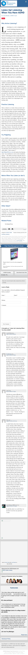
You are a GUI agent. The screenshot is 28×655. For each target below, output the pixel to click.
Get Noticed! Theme (21, 651)
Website (3, 300)
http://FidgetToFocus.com (7, 152)
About (19, 653)
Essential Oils (18, 652)
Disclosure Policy (6, 639)
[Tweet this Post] (12, 229)
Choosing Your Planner (8, 653)
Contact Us (22, 653)
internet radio (7, 562)
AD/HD (7, 232)
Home (6, 652)
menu (26, 2)
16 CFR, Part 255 (19, 240)
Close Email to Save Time (21, 274)
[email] (24, 229)
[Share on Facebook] (9, 229)
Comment (4, 228)
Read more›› (24, 634)
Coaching (9, 652)
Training (13, 652)
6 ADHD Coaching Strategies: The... (6, 273)
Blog (22, 652)
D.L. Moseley (8, 353)
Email (16, 295)
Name (3, 295)
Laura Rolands (13, 562)
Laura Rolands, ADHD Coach (10, 15)
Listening (7, 234)
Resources (15, 653)
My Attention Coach (6, 6)
